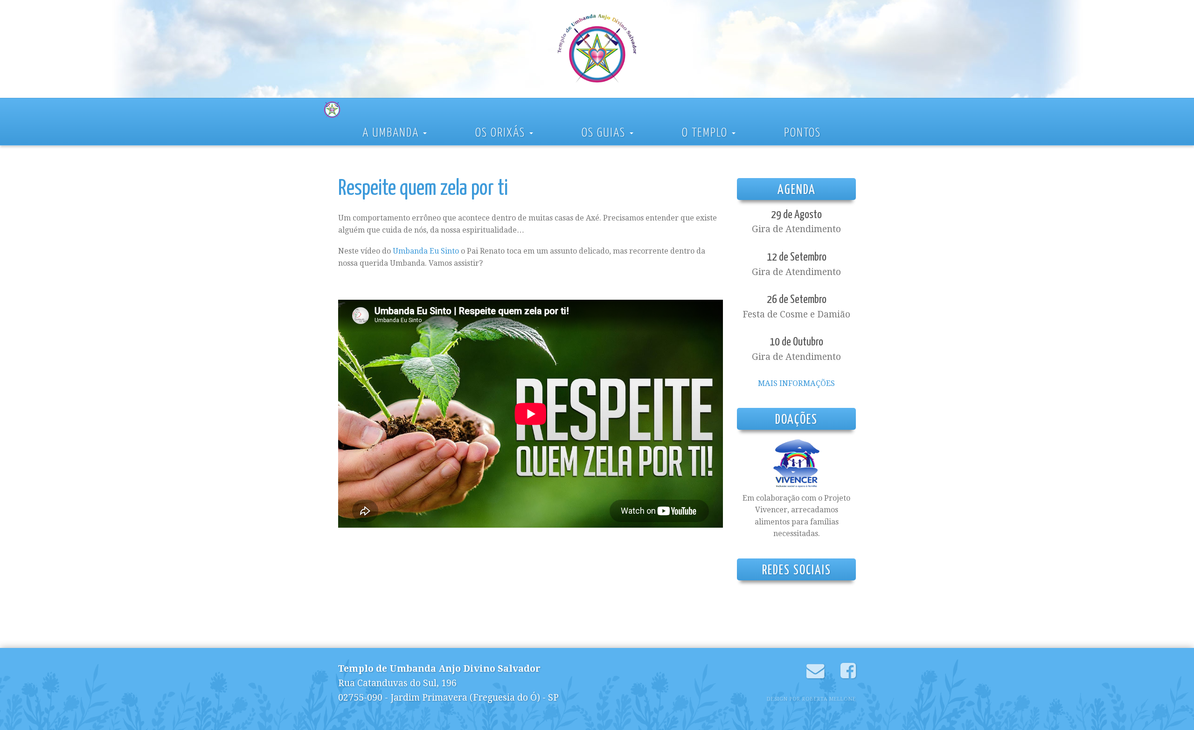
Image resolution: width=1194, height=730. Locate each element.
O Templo (706, 133)
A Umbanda (392, 133)
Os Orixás (501, 133)
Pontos (802, 133)
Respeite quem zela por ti (423, 189)
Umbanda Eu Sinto (426, 251)
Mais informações (796, 383)
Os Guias (605, 133)
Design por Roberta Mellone (811, 699)
